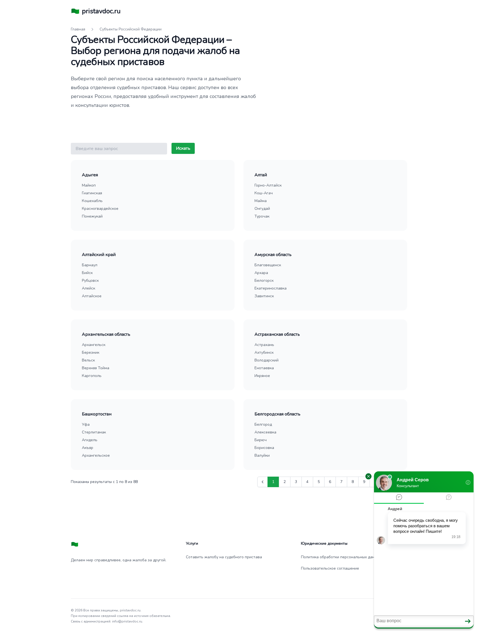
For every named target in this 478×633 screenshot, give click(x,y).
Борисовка (264, 447)
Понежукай (92, 216)
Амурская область (273, 255)
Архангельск (93, 344)
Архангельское (96, 455)
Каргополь (92, 375)
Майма (260, 200)
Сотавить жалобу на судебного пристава (224, 557)
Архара (261, 272)
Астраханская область (277, 334)
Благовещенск (267, 265)
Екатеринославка (270, 288)
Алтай (260, 175)
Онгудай (262, 208)
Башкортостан (96, 414)
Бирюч (260, 440)
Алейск (88, 288)
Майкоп (89, 185)
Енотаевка (264, 368)
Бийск (87, 272)
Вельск (88, 360)
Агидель (89, 440)
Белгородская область (277, 414)
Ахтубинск (264, 352)
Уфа (86, 424)
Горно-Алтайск (268, 185)
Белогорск (264, 280)
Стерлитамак (94, 432)
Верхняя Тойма (95, 368)
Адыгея (90, 175)
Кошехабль (92, 200)
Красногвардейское (100, 208)
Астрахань (264, 344)
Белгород (263, 424)
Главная (78, 29)
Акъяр (87, 447)
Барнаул (89, 265)
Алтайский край (99, 255)
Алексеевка (265, 432)
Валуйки (262, 455)
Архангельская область (106, 334)
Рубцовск (90, 280)
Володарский (266, 360)
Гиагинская (92, 193)
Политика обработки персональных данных (341, 557)
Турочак (261, 216)
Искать (183, 148)
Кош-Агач (263, 193)
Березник (90, 352)
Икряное (262, 375)
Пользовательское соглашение (330, 568)
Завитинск (264, 296)
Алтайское (92, 296)
